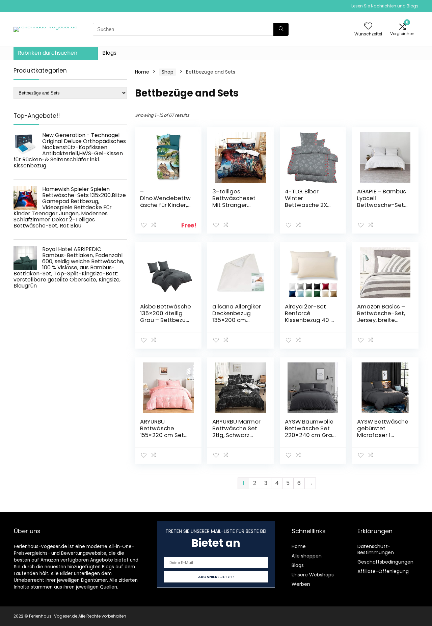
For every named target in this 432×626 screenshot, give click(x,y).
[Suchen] (281, 29)
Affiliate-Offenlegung (383, 571)
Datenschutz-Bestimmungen (375, 549)
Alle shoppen (307, 555)
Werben (301, 584)
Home (142, 72)
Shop (167, 72)
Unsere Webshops (313, 574)
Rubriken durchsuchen (47, 53)
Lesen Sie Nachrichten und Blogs (384, 6)
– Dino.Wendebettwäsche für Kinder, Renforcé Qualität (165, 201)
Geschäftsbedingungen (385, 562)
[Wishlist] (368, 26)
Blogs (109, 53)
